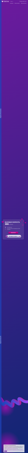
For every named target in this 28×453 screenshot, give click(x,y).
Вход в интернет (17, 3)
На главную (11, 3)
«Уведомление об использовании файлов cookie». (12, 448)
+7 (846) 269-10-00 (22, 1)
